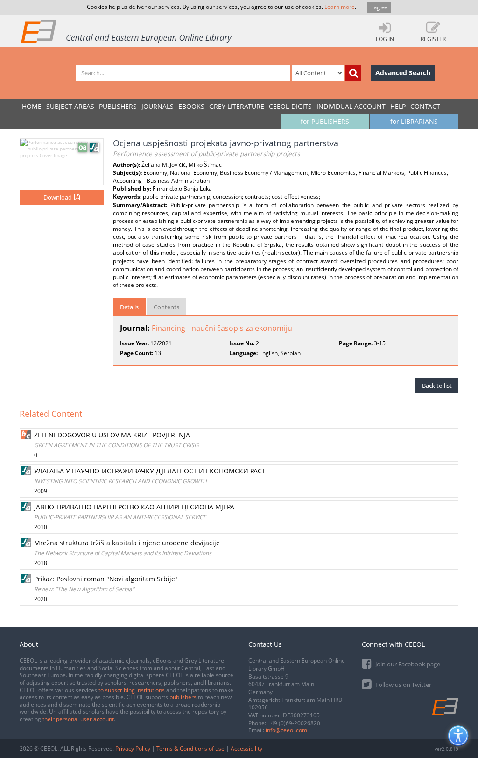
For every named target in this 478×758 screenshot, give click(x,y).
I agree (379, 7)
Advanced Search (402, 72)
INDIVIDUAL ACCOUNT (351, 106)
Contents (166, 307)
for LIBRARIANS (414, 121)
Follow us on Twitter (402, 684)
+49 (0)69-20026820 (293, 723)
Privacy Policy (132, 748)
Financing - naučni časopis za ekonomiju (222, 328)
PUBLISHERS (118, 106)
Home (32, 106)
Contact (425, 106)
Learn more (339, 7)
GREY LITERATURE (236, 106)
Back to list (437, 385)
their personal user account (78, 719)
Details (129, 307)
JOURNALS (157, 106)
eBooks (191, 106)
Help (398, 106)
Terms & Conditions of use (190, 748)
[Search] (353, 73)
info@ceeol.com (286, 730)
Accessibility (246, 748)
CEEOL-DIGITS (290, 106)
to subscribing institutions (131, 690)
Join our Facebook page (407, 664)
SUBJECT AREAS (70, 106)
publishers (183, 697)
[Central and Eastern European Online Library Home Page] (127, 31)
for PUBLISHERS (325, 121)
